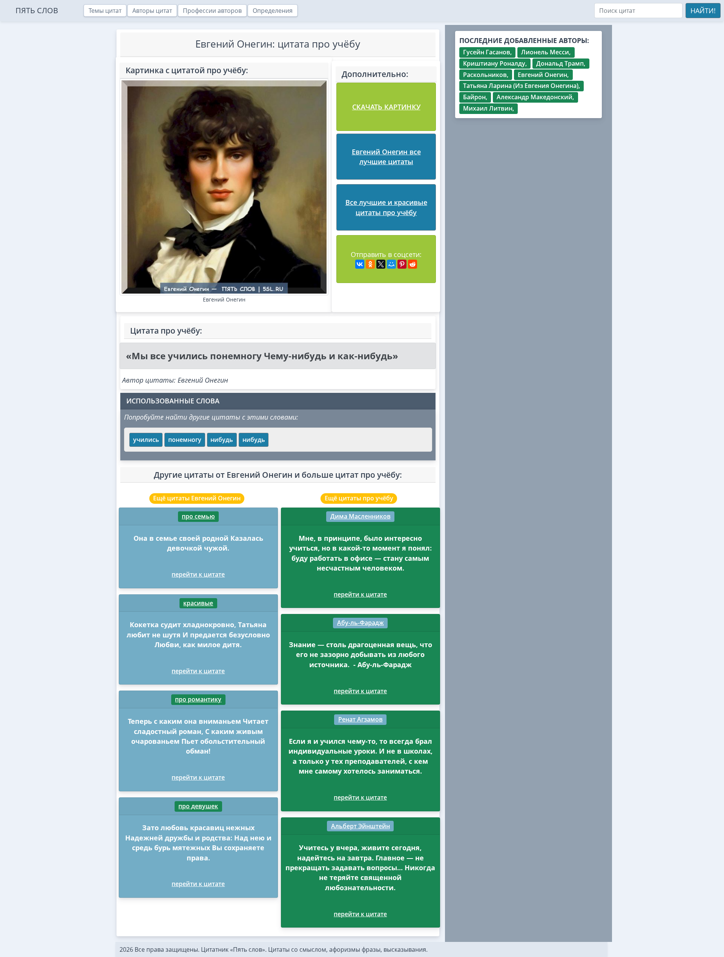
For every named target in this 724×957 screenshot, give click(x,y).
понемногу (184, 439)
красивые (198, 603)
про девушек (198, 806)
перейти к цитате (198, 574)
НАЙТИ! (703, 10)
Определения (273, 10)
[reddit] (412, 264)
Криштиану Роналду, (495, 63)
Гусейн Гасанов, (487, 52)
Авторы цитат (152, 10)
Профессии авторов (212, 10)
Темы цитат (105, 10)
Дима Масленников (360, 516)
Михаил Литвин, (488, 108)
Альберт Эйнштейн (360, 826)
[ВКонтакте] (359, 264)
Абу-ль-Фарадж (360, 623)
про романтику (198, 699)
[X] (380, 264)
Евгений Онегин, (543, 75)
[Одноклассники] (370, 264)
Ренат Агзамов (360, 719)
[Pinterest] (401, 264)
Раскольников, (485, 75)
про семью (198, 516)
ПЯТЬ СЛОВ (36, 10)
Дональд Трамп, (560, 63)
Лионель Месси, (546, 52)
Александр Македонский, (535, 97)
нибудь (221, 439)
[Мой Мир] (391, 264)
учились (146, 439)
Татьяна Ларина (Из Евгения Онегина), (521, 86)
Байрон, (475, 97)
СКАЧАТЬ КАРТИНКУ (386, 106)
